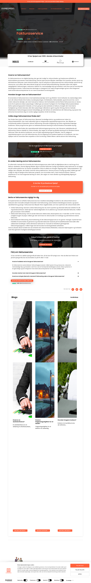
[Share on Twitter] (77, 289)
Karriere (67, 9)
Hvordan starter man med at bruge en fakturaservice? (29, 273)
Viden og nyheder (42, 9)
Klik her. (62, 1)
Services (23, 9)
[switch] (39, 580)
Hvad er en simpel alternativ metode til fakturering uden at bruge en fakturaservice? (38, 276)
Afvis (80, 574)
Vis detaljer (68, 580)
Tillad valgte (79, 569)
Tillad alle (79, 565)
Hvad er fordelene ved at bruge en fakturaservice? (27, 261)
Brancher (31, 9)
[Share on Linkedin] (81, 289)
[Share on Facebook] (72, 289)
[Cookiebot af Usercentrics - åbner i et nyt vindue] (8, 580)
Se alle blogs (74, 297)
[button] (45, 261)
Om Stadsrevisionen (56, 9)
